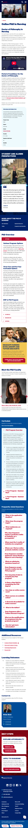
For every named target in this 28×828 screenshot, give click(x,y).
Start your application (12, 769)
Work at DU (17, 801)
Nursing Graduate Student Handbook (15, 98)
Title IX (16, 806)
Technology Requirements (10, 647)
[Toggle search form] (22, 2)
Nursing (4, 20)
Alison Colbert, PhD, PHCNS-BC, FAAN (11, 405)
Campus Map (18, 812)
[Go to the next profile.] (26, 396)
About (3, 812)
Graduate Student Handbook (11, 642)
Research (4, 808)
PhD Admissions (5, 223)
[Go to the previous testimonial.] (1, 185)
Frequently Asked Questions (20, 226)
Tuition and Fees (10, 751)
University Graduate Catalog (11, 645)
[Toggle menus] (25, 2)
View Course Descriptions (7, 425)
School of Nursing (6, 131)
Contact (17, 810)
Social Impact (5, 810)
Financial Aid (7, 650)
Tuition (3, 226)
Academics (4, 801)
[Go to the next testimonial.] (26, 185)
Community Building (19, 804)
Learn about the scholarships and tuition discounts (14, 360)
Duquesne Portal (18, 808)
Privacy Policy (15, 826)
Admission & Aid (5, 804)
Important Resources (19, 223)
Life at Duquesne (5, 806)
